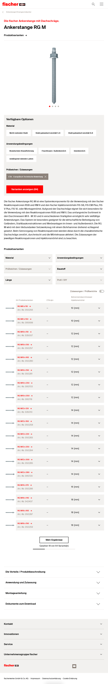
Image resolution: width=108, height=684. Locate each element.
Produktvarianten (14, 35)
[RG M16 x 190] (10, 525)
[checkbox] (101, 291)
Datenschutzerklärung (51, 678)
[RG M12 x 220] (10, 435)
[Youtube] (74, 666)
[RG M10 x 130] (10, 346)
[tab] (49, 106)
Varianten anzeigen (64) (24, 189)
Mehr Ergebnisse (54, 540)
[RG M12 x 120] (10, 410)
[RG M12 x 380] (10, 474)
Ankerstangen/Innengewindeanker (18, 12)
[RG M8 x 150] (10, 321)
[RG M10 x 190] (10, 372)
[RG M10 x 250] (10, 384)
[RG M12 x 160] (10, 423)
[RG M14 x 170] (10, 487)
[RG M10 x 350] (10, 397)
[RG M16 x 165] (10, 512)
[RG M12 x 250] (10, 448)
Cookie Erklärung (70, 678)
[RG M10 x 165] (10, 359)
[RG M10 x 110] (10, 333)
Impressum (35, 678)
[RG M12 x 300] (10, 461)
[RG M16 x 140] (10, 499)
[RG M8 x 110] (10, 308)
